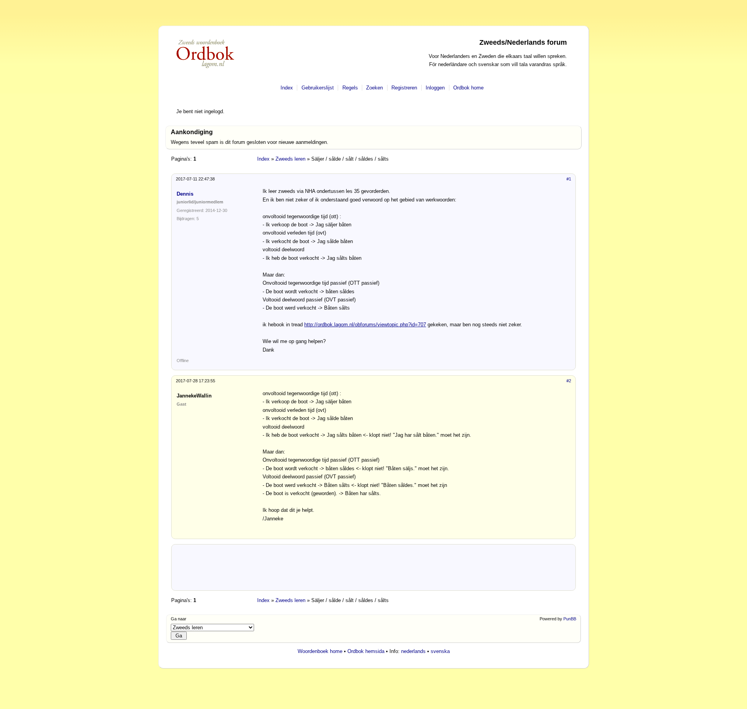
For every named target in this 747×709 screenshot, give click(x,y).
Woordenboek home (320, 651)
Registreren (404, 88)
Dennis (185, 194)
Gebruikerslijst (318, 88)
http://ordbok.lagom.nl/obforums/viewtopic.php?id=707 (365, 324)
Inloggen (435, 88)
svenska (440, 651)
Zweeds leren (290, 159)
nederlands (413, 651)
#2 (568, 380)
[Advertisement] (373, 570)
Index (287, 88)
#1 (568, 179)
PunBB (569, 618)
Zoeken (374, 88)
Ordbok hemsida (365, 651)
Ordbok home (468, 88)
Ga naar (178, 618)
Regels (350, 88)
